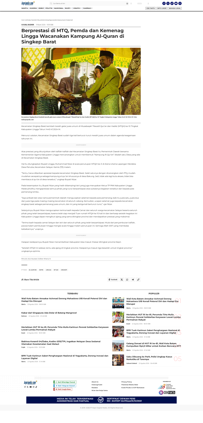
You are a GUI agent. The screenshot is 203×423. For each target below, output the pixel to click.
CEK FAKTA (150, 8)
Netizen (24, 316)
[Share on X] (121, 279)
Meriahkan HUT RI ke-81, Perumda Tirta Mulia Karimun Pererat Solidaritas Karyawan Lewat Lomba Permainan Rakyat (153, 317)
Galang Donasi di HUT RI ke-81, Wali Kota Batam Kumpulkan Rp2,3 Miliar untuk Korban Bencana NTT (153, 344)
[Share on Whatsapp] (127, 279)
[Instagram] (180, 3)
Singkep (64, 270)
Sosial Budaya (28, 20)
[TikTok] (36, 387)
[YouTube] (30, 387)
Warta (23, 304)
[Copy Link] (138, 279)
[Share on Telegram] (132, 279)
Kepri (41, 270)
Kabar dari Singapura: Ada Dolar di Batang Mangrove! (49, 313)
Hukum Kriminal (131, 363)
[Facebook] (25, 387)
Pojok (23, 347)
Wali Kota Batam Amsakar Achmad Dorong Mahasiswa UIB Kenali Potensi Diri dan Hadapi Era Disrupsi (152, 301)
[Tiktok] (172, 3)
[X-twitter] (168, 3)
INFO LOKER (161, 8)
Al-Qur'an (32, 270)
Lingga (48, 270)
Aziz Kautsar (32, 259)
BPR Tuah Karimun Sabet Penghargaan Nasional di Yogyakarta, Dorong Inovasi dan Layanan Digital (153, 331)
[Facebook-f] (164, 3)
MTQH (56, 270)
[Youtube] (176, 3)
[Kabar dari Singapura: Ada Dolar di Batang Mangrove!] (118, 317)
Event (23, 333)
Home (22, 20)
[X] (27, 387)
